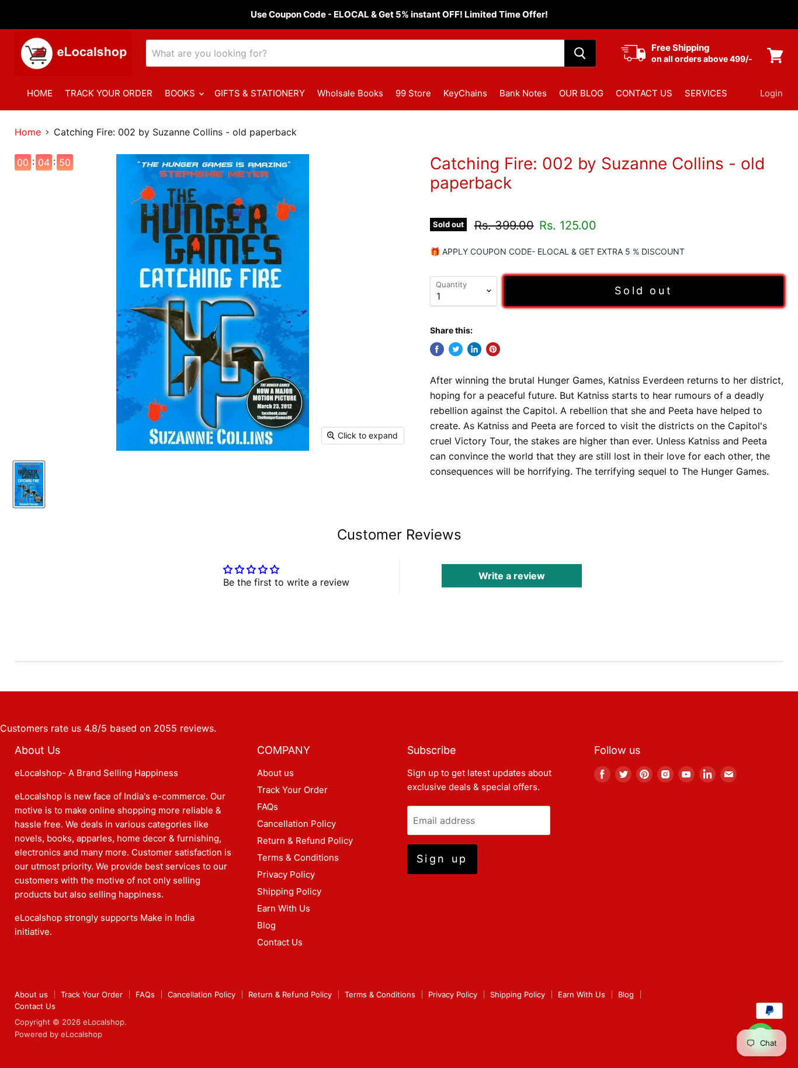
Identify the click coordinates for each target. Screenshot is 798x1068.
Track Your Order (292, 789)
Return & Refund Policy (305, 840)
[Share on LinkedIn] (474, 349)
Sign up (442, 859)
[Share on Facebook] (437, 349)
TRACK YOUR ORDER (108, 93)
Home (28, 132)
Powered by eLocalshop (58, 1034)
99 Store (413, 93)
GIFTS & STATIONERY (259, 93)
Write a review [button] (511, 576)
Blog (266, 925)
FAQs (267, 806)
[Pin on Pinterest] (493, 349)
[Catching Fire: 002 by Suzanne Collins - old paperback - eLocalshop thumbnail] (28, 484)
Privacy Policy (286, 874)
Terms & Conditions (298, 857)
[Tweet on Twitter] (456, 349)
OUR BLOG (581, 93)
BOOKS (181, 93)
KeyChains (465, 93)
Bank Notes (523, 93)
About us (275, 772)
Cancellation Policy (296, 823)
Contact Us (280, 942)
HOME (40, 93)
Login (771, 93)
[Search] (580, 53)
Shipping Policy (289, 891)
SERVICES (706, 93)
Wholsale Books (350, 93)
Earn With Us (283, 908)
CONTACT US (644, 93)
